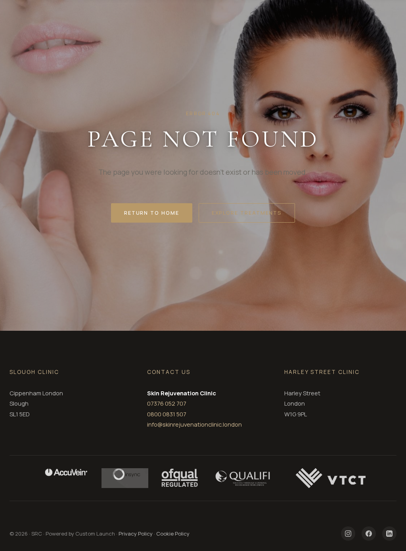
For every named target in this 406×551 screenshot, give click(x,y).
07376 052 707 (166, 403)
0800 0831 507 (166, 414)
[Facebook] (369, 533)
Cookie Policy (173, 533)
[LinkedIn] (389, 533)
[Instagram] (348, 533)
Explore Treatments (247, 212)
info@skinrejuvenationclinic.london (194, 424)
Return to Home (151, 212)
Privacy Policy (136, 533)
